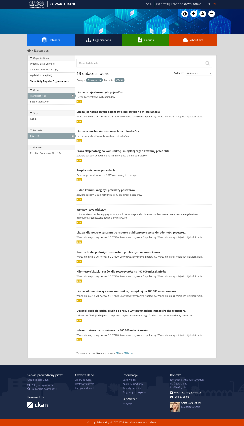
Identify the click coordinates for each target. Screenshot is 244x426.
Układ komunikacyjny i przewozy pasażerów (106, 190)
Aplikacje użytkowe (133, 383)
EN (214, 4)
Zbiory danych (83, 379)
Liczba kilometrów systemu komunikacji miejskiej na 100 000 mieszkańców (126, 291)
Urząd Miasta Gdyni (38, 379)
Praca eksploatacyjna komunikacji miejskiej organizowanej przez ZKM (123, 151)
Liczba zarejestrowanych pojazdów (100, 92)
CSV (79, 101)
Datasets (54, 40)
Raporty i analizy (132, 388)
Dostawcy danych (84, 383)
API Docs (128, 353)
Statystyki (128, 403)
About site (196, 40)
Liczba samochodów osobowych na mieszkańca (108, 131)
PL (209, 4)
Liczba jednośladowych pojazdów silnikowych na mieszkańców (118, 112)
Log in (149, 4)
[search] (207, 63)
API (117, 353)
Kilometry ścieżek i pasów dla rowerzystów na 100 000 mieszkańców (121, 271)
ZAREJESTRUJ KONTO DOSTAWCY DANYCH (179, 4)
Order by (178, 73)
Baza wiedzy (129, 379)
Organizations (102, 40)
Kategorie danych (84, 388)
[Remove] (100, 80)
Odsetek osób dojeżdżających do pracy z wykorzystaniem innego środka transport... (132, 311)
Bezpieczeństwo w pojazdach (96, 170)
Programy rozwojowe (134, 392)
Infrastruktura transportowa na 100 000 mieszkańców (112, 330)
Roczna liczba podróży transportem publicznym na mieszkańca (118, 252)
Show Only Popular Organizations (49, 81)
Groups (149, 40)
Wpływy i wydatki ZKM (91, 209)
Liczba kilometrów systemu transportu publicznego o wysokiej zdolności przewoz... (132, 232)
